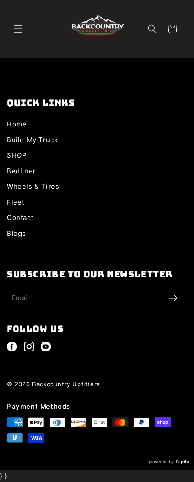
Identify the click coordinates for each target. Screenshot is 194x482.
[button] (18, 29)
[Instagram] (29, 347)
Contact (20, 217)
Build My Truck (32, 140)
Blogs (16, 233)
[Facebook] (12, 347)
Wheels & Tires (33, 186)
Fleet (15, 202)
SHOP (17, 155)
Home (17, 124)
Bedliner (21, 171)
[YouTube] (46, 347)
